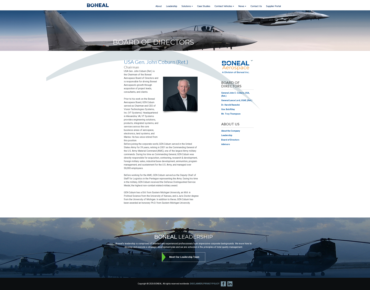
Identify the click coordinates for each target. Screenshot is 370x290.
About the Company (230, 131)
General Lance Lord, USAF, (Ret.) (236, 100)
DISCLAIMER (196, 283)
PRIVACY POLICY (211, 283)
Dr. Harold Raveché (230, 105)
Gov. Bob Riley (228, 109)
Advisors (225, 144)
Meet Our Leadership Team (184, 257)
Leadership (226, 135)
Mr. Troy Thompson (230, 114)
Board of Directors (230, 140)
